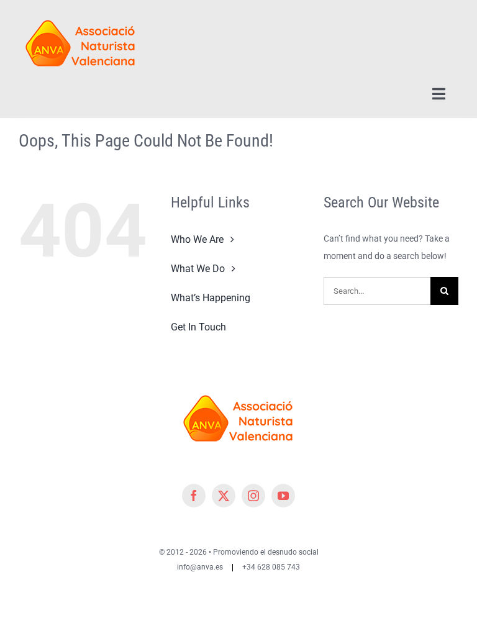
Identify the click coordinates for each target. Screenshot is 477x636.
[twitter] (223, 495)
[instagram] (253, 495)
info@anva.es (200, 567)
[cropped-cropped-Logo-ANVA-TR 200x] (81, 14)
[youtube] (283, 495)
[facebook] (194, 495)
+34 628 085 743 (271, 567)
